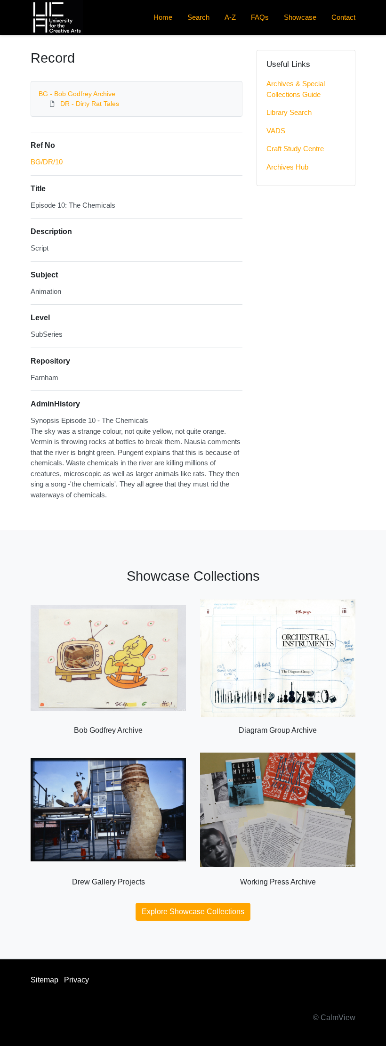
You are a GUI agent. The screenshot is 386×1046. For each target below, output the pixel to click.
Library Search (289, 112)
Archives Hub (287, 167)
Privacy (76, 980)
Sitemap (44, 980)
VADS (275, 131)
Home (162, 17)
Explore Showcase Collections (193, 912)
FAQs (260, 17)
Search (198, 17)
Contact (343, 17)
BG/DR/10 (47, 162)
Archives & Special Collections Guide (295, 89)
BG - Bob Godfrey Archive (77, 93)
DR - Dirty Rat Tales (89, 103)
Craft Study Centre (295, 149)
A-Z (230, 17)
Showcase (300, 17)
